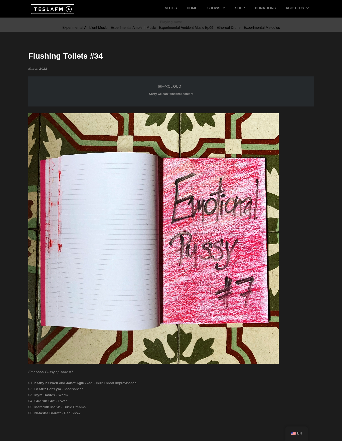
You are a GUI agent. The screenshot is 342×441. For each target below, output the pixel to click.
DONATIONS (265, 8)
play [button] (68, 9)
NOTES (171, 8)
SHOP (240, 8)
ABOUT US (295, 8)
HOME (192, 8)
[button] (48, 9)
